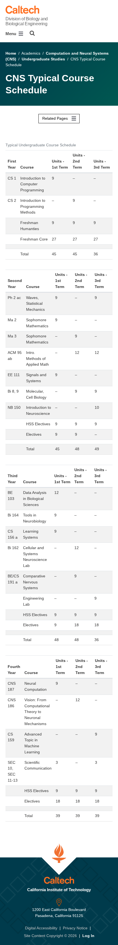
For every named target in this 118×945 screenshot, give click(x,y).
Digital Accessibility (41, 928)
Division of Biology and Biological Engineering (26, 21)
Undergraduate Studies (43, 59)
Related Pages (55, 118)
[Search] (32, 33)
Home (10, 53)
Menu (11, 33)
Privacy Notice (75, 928)
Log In (88, 935)
